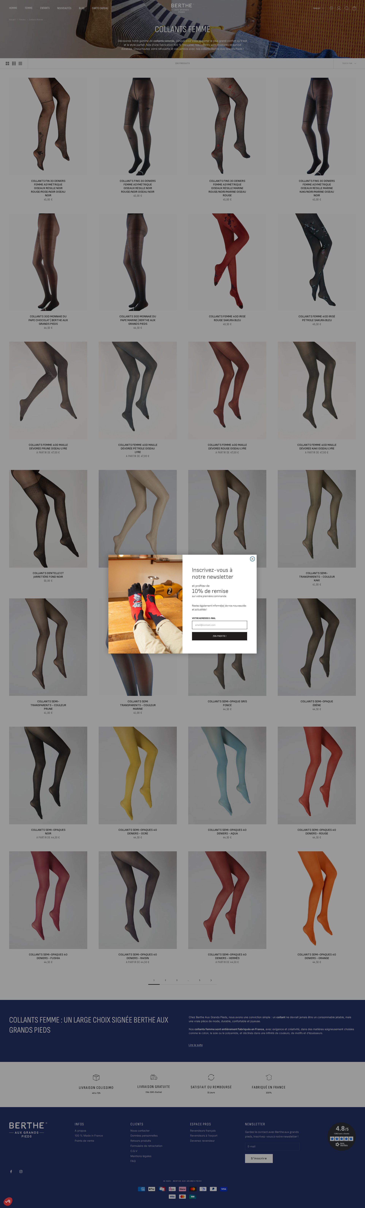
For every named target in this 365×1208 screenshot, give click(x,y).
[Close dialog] (252, 559)
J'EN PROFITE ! (219, 636)
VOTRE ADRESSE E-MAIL (204, 618)
